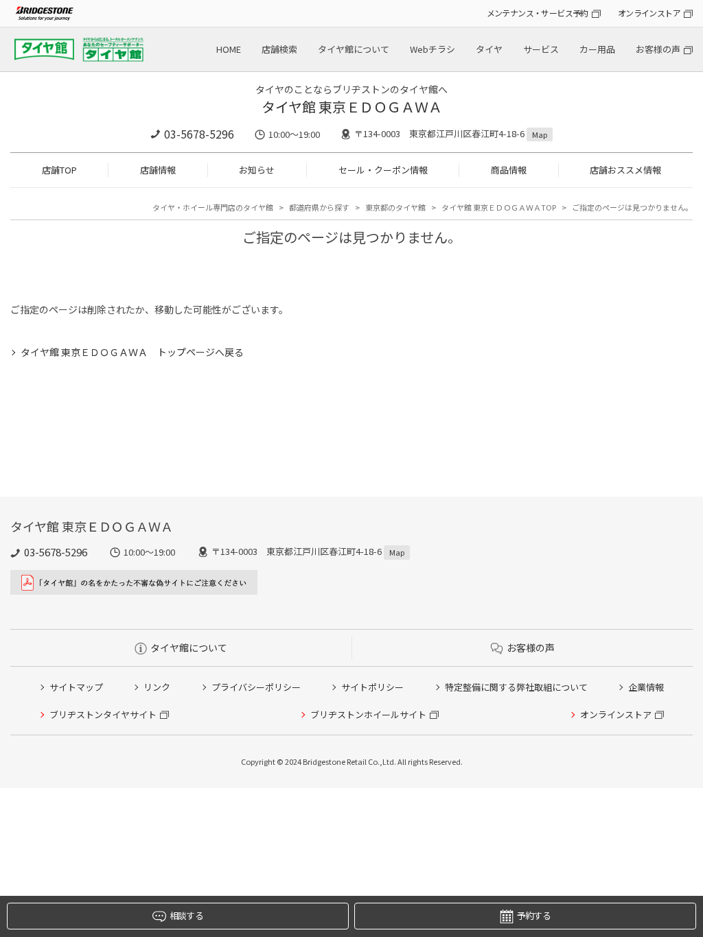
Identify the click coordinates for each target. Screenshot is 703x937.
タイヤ (489, 49)
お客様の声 (658, 49)
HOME (228, 49)
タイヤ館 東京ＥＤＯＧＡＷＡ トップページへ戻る (132, 352)
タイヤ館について (353, 49)
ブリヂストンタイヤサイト (103, 714)
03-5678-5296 (199, 134)
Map (539, 134)
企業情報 (646, 686)
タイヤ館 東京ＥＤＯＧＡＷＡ (352, 107)
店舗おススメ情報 (625, 169)
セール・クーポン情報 (383, 169)
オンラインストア (649, 13)
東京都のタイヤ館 (395, 207)
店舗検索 (279, 49)
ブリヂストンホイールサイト (368, 714)
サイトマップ (76, 686)
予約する (534, 915)
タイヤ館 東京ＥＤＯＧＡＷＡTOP (498, 207)
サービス (541, 49)
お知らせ (257, 169)
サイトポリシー (372, 686)
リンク (156, 686)
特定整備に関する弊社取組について (516, 686)
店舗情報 (158, 169)
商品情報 (509, 169)
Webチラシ (432, 49)
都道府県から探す (319, 207)
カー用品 (597, 49)
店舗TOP (59, 169)
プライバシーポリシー (256, 686)
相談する (186, 915)
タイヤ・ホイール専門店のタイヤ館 (212, 207)
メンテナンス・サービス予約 (537, 13)
